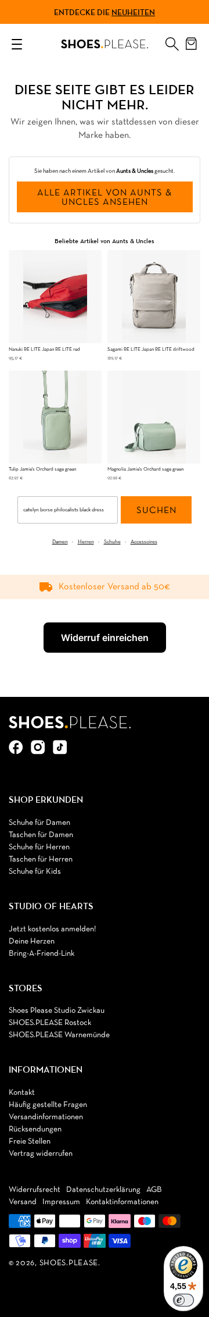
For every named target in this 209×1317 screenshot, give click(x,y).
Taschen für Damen (41, 835)
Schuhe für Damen (39, 823)
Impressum (61, 1202)
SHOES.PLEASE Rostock (50, 1023)
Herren (86, 541)
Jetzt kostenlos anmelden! (52, 929)
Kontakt (22, 1093)
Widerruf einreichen (105, 637)
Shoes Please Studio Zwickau (57, 1011)
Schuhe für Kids (35, 871)
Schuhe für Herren (39, 847)
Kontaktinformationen (122, 1202)
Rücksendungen (35, 1129)
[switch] (183, 1300)
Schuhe (112, 541)
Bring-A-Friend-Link (41, 954)
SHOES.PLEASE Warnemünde (59, 1035)
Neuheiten (133, 12)
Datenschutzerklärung (103, 1190)
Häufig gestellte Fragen (48, 1105)
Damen (60, 541)
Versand (23, 1202)
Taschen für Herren (41, 859)
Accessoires (144, 541)
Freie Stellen (30, 1141)
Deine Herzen (32, 941)
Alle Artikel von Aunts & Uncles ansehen (104, 198)
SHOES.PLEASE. (69, 1263)
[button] (172, 41)
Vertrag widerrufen (41, 1154)
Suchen (156, 511)
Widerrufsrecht (34, 1190)
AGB (154, 1190)
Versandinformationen (46, 1117)
